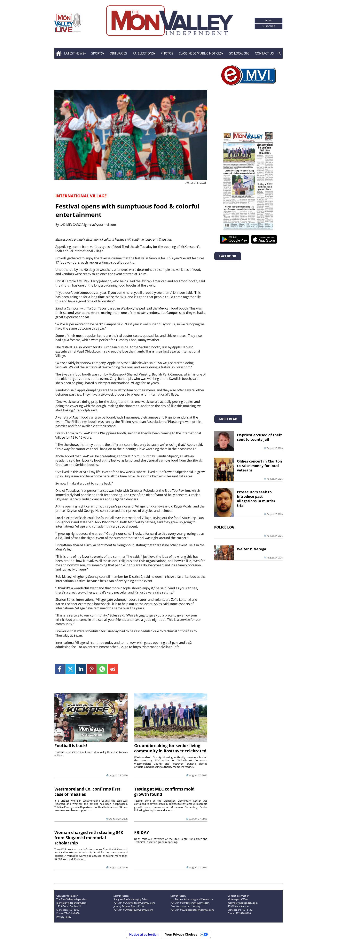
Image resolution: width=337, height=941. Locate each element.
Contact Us (264, 53)
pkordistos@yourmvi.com (200, 909)
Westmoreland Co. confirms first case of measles (87, 791)
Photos (167, 53)
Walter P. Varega (251, 549)
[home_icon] (58, 53)
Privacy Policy (63, 916)
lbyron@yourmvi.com (197, 902)
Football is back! (70, 745)
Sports (97, 53)
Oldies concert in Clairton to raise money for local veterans (259, 465)
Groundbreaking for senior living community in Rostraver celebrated (170, 748)
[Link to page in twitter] (70, 669)
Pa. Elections (143, 53)
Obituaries (118, 53)
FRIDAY (141, 832)
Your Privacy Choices (181, 934)
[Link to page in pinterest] (92, 669)
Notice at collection (144, 934)
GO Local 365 (239, 53)
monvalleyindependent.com (71, 902)
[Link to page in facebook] (60, 669)
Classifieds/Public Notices (200, 53)
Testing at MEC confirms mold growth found (164, 791)
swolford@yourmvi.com (142, 902)
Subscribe (268, 26)
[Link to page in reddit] (113, 669)
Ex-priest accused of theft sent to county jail (259, 437)
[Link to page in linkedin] (81, 669)
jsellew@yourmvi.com (141, 909)
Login (268, 20)
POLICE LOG (224, 527)
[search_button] (279, 53)
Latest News (74, 53)
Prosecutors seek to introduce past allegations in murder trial (256, 499)
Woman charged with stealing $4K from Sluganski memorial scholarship (88, 838)
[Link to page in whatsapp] (102, 669)
